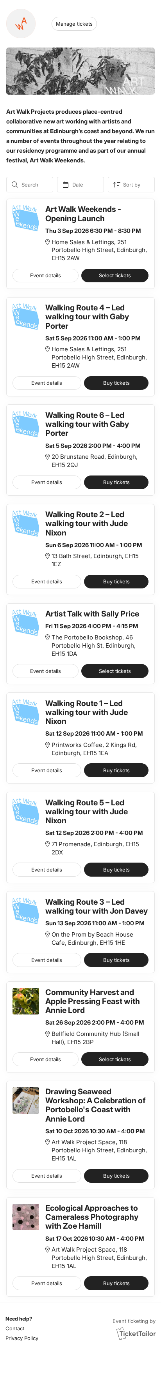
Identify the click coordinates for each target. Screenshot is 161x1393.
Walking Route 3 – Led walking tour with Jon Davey (96, 906)
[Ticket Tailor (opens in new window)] (136, 1333)
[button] (20, 1328)
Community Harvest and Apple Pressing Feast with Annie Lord (92, 1001)
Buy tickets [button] (116, 383)
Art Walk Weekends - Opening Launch (83, 213)
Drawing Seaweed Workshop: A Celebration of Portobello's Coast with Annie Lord (95, 1105)
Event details (45, 275)
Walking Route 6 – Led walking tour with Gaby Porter (87, 424)
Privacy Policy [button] (21, 1338)
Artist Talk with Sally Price (92, 613)
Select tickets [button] (115, 275)
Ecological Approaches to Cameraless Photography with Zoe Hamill (91, 1217)
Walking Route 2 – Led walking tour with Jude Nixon (86, 523)
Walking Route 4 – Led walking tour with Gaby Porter (87, 316)
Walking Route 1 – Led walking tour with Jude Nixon (86, 712)
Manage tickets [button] (74, 24)
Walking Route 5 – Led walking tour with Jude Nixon (86, 811)
